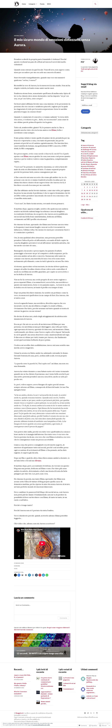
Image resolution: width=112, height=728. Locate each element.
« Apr (83, 205)
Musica (90, 162)
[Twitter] (88, 713)
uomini (93, 172)
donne (84, 156)
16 (87, 193)
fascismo (85, 158)
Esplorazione (93, 156)
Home (24, 4)
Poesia (42, 4)
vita (83, 175)
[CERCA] (95, 4)
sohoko (89, 696)
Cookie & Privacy (87, 218)
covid (84, 154)
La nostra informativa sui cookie (41, 725)
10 (90, 190)
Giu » (87, 205)
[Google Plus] (94, 713)
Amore (84, 145)
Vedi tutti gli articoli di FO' (89, 70)
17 (90, 193)
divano (38, 460)
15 (84, 193)
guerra (92, 158)
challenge (85, 149)
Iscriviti (85, 111)
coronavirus (91, 151)
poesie (84, 166)
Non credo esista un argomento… (90, 690)
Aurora (16, 35)
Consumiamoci (68, 689)
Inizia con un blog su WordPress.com (87, 717)
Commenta (63, 618)
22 (84, 196)
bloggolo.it (19, 713)
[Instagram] (97, 713)
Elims (54, 130)
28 (82, 199)
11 (92, 190)
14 (82, 193)
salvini (93, 168)
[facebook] (85, 713)
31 (90, 199)
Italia (84, 160)
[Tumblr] (91, 713)
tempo (92, 170)
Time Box (85, 172)
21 (82, 196)
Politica (91, 166)
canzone (85, 147)
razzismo (85, 168)
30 (87, 199)
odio (83, 164)
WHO (49, 4)
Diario (22, 35)
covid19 (90, 154)
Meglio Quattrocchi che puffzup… (92, 680)
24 (90, 196)
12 (94, 190)
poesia (94, 164)
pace (88, 164)
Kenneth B (90, 686)
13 (96, 190)
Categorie (32, 4)
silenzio (85, 170)
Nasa (96, 162)
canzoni (93, 147)
